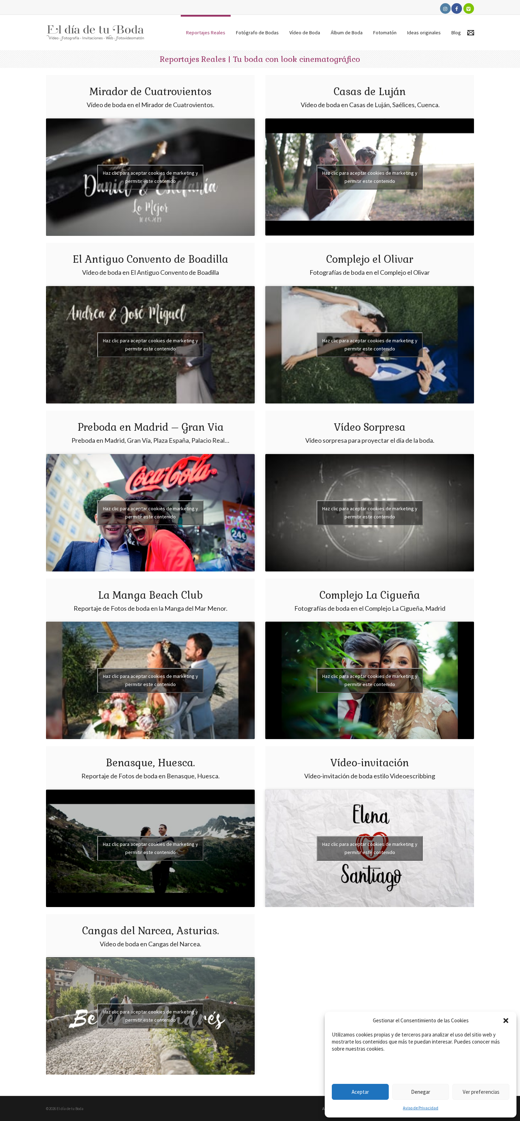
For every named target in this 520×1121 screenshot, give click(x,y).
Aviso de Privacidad (420, 1107)
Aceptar (360, 1091)
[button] (505, 1020)
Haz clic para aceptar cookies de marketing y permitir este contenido (150, 177)
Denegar (420, 1091)
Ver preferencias (481, 1091)
